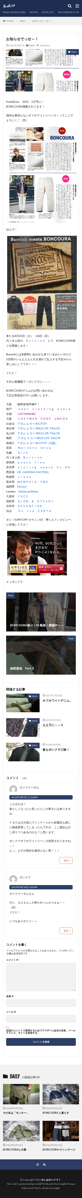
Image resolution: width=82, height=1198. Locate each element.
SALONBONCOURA (69, 12)
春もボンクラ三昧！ (56, 749)
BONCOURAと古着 (14, 1149)
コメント (12, 960)
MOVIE (34, 12)
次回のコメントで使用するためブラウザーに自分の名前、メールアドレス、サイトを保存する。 (40, 1031)
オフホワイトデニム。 (57, 700)
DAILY (23, 20)
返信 (66, 860)
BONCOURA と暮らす (56, 1112)
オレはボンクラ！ (51, 1179)
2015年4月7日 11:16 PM (24, 797)
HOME (10, 21)
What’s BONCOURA (14, 12)
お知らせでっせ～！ (42, 20)
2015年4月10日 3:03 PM (24, 887)
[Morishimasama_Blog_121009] (37, 573)
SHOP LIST (48, 12)
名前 (10, 996)
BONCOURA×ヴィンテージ (59, 1149)
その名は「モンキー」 (16, 1112)
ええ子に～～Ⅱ (53, 725)
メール (11, 1012)
